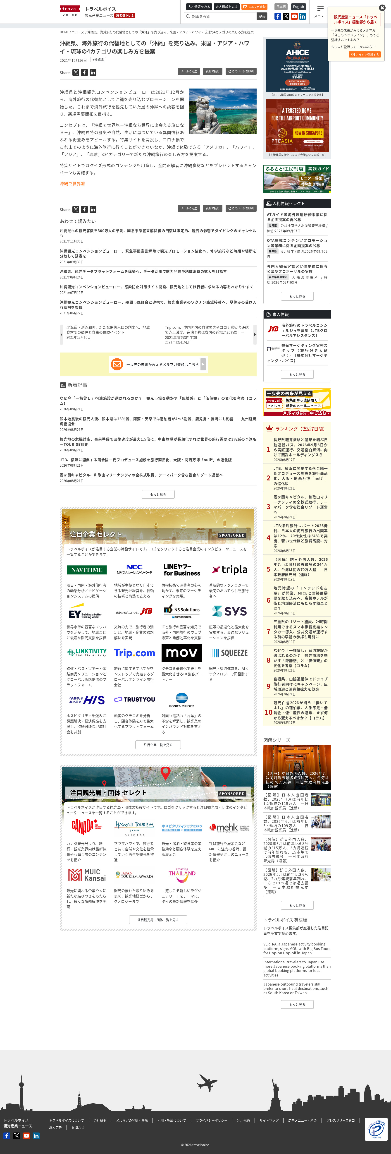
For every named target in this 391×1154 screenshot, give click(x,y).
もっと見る (158, 494)
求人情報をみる (227, 6)
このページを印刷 (242, 71)
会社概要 (100, 1120)
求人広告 (55, 1127)
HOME (64, 32)
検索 (262, 16)
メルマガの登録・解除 (132, 1120)
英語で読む (212, 71)
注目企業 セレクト (96, 534)
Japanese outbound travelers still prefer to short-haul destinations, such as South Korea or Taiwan (295, 988)
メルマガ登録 (256, 7)
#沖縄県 (98, 59)
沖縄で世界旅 (72, 183)
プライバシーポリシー (211, 1120)
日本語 (281, 6)
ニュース (78, 32)
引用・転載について (171, 1120)
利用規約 (243, 1120)
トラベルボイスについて (66, 1120)
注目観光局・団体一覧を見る (158, 919)
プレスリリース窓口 (341, 1120)
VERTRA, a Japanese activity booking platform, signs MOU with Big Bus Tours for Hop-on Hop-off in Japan (296, 948)
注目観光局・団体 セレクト (108, 792)
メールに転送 (189, 71)
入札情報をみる (199, 6)
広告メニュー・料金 (302, 1120)
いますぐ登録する (367, 54)
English (298, 6)
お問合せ (78, 1127)
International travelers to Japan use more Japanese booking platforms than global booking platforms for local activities (297, 968)
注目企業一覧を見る (158, 744)
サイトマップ (269, 1120)
